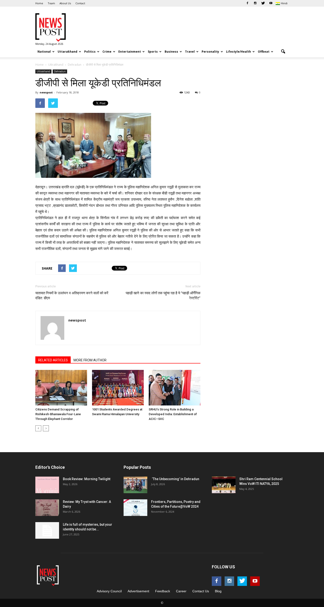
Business (171, 52)
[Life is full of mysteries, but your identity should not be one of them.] (47, 530)
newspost (46, 92)
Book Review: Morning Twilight (86, 479)
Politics (90, 52)
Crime (106, 52)
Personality (210, 52)
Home (39, 3)
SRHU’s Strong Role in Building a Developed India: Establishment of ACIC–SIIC (173, 414)
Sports (153, 52)
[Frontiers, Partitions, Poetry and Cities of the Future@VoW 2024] (135, 507)
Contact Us (200, 591)
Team (51, 3)
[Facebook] (247, 3)
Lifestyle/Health (238, 52)
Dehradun (60, 71)
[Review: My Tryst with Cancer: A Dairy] (47, 507)
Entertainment (129, 52)
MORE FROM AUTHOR (90, 360)
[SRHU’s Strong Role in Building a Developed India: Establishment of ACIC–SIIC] (174, 387)
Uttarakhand (67, 52)
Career (181, 591)
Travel (190, 52)
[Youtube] (270, 3)
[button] (283, 51)
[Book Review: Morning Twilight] (47, 485)
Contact (80, 3)
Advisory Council (109, 591)
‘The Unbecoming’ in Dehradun (175, 479)
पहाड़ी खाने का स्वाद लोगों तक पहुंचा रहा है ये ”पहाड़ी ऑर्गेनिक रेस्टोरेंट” (163, 295)
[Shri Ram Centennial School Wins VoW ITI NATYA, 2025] (224, 485)
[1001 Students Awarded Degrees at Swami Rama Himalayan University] (118, 387)
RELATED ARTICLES (53, 360)
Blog (218, 591)
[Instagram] (255, 3)
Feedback (162, 591)
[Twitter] (263, 3)
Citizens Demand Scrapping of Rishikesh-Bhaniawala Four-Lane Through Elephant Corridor (58, 414)
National (44, 52)
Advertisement (138, 591)
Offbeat (263, 52)
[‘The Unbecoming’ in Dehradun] (135, 485)
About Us (65, 3)
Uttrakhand (43, 71)
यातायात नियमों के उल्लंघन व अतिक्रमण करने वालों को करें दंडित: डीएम (71, 295)
